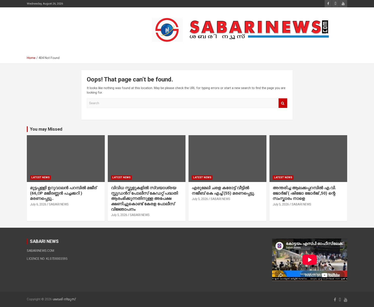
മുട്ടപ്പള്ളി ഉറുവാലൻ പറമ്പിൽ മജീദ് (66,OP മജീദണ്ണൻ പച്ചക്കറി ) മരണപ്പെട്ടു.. (63, 193)
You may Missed (46, 129)
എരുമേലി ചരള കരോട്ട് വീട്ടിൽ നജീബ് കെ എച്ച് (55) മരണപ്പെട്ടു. (223, 190)
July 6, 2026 (38, 204)
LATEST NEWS (40, 177)
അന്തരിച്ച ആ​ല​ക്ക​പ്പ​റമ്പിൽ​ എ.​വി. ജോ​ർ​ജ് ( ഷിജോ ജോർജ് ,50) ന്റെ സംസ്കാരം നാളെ (304, 193)
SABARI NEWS (59, 204)
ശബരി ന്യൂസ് (57, 28)
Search (283, 103)
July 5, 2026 (119, 215)
